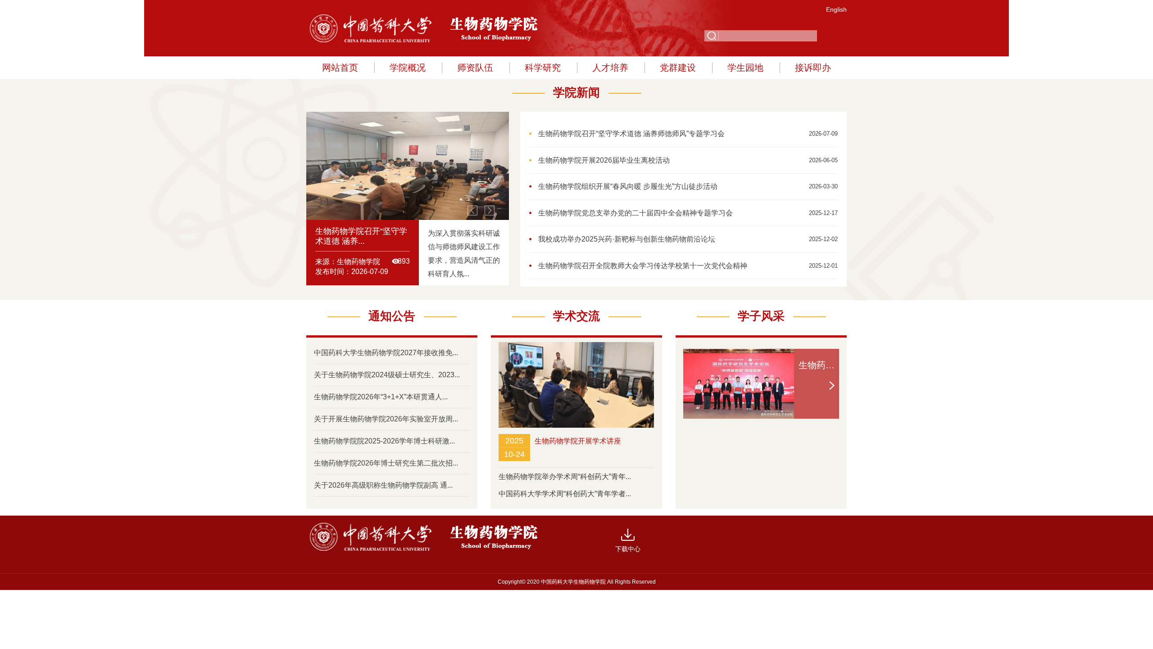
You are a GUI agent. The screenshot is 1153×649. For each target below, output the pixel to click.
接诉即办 (813, 68)
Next (490, 210)
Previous (472, 210)
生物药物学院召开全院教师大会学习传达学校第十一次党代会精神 (642, 266)
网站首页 (340, 68)
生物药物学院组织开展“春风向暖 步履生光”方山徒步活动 (627, 186)
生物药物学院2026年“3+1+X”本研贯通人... (381, 397)
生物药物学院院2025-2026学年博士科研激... (384, 441)
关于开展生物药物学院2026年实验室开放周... (386, 419)
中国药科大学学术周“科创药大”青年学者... (565, 494)
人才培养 (610, 68)
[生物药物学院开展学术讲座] (576, 385)
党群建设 (678, 68)
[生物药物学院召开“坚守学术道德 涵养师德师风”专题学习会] (407, 166)
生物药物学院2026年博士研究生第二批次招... (386, 463)
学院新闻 (576, 92)
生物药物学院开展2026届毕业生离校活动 (604, 160)
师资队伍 (475, 68)
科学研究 (543, 68)
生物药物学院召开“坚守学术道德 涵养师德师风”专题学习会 (631, 133)
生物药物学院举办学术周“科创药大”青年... (565, 476)
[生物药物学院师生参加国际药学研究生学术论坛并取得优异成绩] (738, 356)
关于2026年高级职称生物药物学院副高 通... (383, 485)
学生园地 (745, 68)
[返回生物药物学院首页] (424, 16)
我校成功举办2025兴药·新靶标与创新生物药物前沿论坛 (626, 239)
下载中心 (627, 549)
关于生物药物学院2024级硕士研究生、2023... (387, 375)
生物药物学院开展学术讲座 (578, 441)
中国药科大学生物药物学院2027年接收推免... (386, 352)
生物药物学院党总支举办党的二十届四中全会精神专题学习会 (635, 213)
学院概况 (408, 68)
